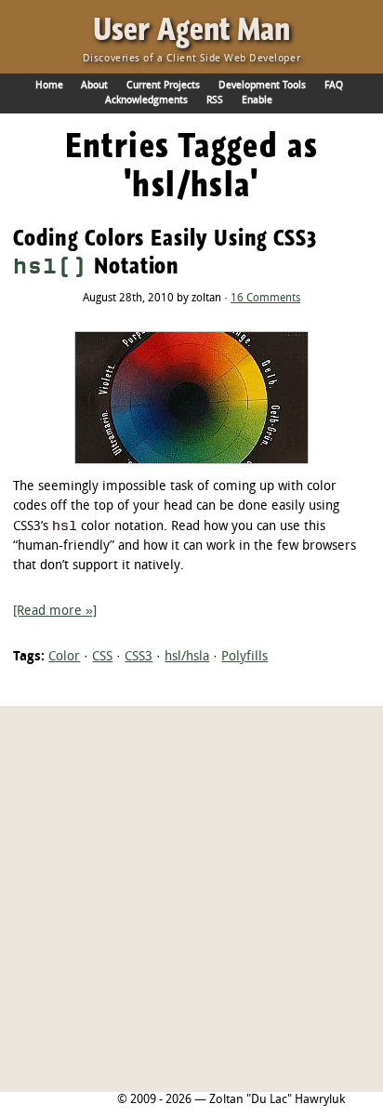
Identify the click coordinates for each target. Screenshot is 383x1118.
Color (64, 657)
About (94, 85)
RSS (214, 100)
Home (49, 85)
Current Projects (163, 85)
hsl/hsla (187, 657)
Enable (257, 100)
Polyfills (244, 657)
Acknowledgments (146, 100)
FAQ (333, 85)
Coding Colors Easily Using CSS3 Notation (165, 251)
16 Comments (265, 298)
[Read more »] (55, 612)
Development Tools (262, 85)
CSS (102, 657)
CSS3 (138, 657)
